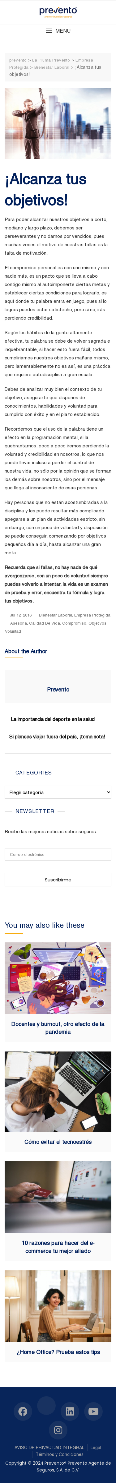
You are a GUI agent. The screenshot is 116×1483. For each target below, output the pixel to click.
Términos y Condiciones (60, 1454)
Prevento (58, 689)
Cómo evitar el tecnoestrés (58, 1142)
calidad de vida (44, 623)
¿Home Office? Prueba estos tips (58, 1352)
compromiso (74, 623)
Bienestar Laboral (55, 615)
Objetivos (97, 623)
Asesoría (18, 623)
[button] (58, 31)
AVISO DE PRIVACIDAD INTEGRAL (49, 1447)
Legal (96, 1447)
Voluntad (13, 631)
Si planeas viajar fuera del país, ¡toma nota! (57, 737)
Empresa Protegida (92, 615)
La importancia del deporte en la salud (53, 719)
